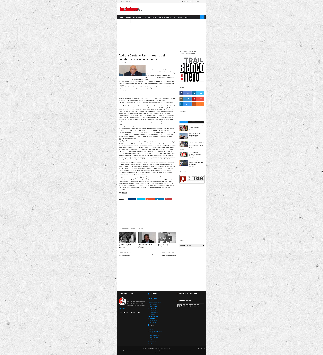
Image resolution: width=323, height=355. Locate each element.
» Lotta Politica (152, 298)
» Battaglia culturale (154, 302)
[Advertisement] (173, 9)
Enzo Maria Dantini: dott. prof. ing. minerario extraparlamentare (146, 246)
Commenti (200, 122)
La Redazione (151, 334)
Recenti (183, 122)
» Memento (151, 318)
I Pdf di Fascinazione (153, 338)
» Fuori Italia (152, 314)
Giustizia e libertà (150, 17)
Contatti (150, 344)
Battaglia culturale (165, 17)
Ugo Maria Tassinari (142, 350)
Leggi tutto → (122, 308)
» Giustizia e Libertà (154, 300)
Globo (186, 17)
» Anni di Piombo (153, 320)
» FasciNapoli (152, 310)
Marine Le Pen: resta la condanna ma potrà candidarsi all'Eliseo (195, 135)
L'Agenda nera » (124, 21)
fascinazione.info (179, 350)
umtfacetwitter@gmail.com (158, 350)
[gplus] (187, 1)
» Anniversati (152, 322)
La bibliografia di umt (153, 335)
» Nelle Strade (152, 304)
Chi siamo (150, 330)
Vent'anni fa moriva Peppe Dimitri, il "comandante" (165, 245)
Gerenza (150, 340)
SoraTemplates (164, 353)
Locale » (128, 17)
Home (121, 17)
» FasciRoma (152, 308)
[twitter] (182, 1)
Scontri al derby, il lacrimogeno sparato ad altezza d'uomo (195, 154)
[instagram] (190, 1)
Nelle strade (178, 17)
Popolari (192, 122)
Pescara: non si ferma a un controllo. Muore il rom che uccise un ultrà (196, 162)
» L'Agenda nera (153, 316)
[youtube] (184, 1)
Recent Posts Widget (181, 298)
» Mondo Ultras (152, 306)
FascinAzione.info (156, 348)
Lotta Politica (137, 17)
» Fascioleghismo (153, 312)
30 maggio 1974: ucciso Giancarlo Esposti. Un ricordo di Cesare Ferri (127, 246)
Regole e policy (152, 342)
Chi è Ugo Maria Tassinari (155, 332)
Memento (125, 51)
